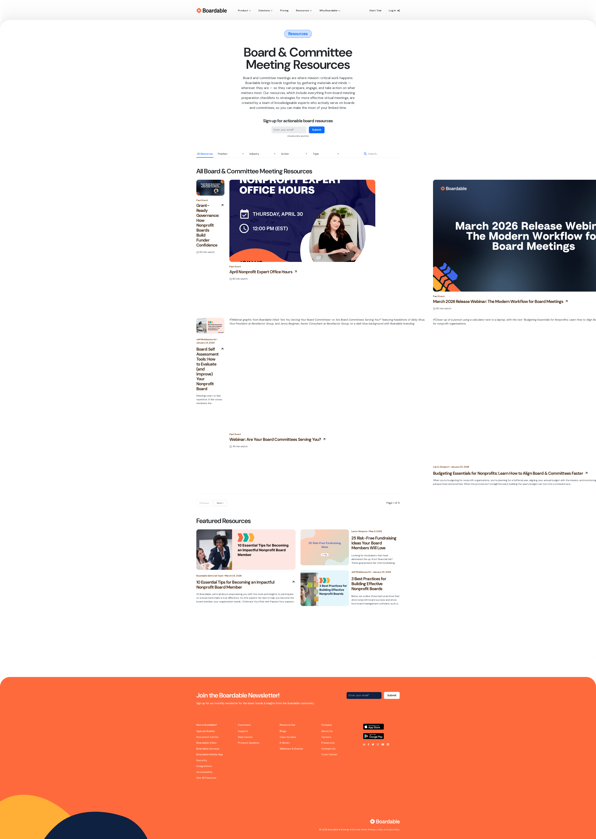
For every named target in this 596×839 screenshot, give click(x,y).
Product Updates (248, 742)
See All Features (206, 777)
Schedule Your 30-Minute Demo (362, 645)
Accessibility (204, 772)
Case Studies (288, 737)
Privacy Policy (377, 829)
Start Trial (375, 10)
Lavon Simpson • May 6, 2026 (366, 531)
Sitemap (345, 829)
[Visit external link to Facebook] (368, 744)
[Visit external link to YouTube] (382, 744)
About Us (327, 731)
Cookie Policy (393, 829)
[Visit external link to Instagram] (378, 744)
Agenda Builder (205, 731)
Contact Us (328, 748)
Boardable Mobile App (209, 754)
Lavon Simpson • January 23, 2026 (451, 466)
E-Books (285, 742)
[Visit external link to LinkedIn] (364, 744)
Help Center (245, 737)
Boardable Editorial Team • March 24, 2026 (219, 575)
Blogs (283, 731)
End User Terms (359, 829)
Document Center (207, 737)
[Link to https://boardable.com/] (385, 821)
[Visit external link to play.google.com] (381, 736)
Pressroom (328, 742)
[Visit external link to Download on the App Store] (381, 726)
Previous (204, 503)
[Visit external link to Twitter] (373, 744)
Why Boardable (328, 10)
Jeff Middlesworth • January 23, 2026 (206, 341)
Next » (220, 503)
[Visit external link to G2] (388, 744)
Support (243, 731)
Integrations (204, 766)
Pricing (284, 10)
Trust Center (329, 754)
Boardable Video (206, 742)
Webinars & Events (291, 748)
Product (243, 10)
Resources (302, 10)
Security (201, 760)
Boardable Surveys (207, 748)
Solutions (264, 10)
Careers (326, 737)
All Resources (205, 153)
